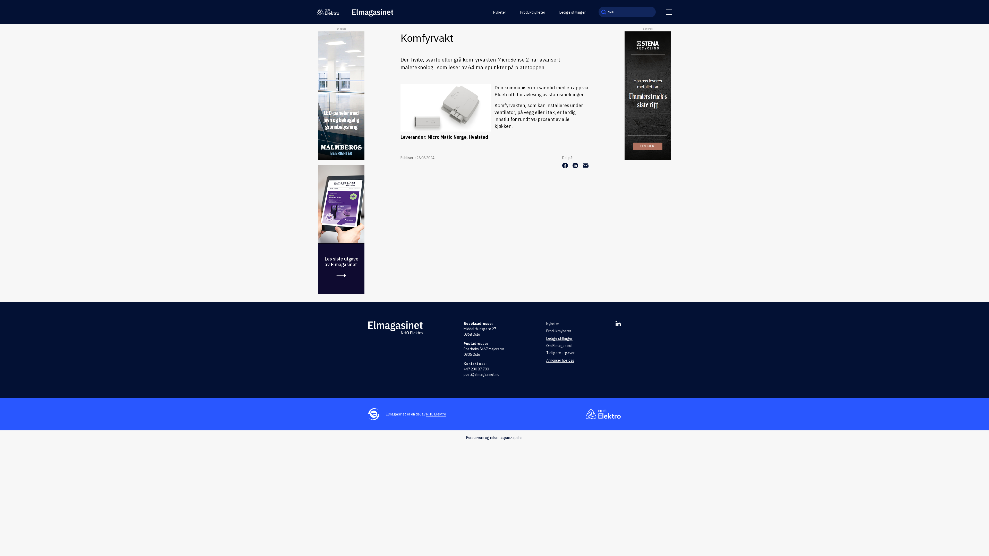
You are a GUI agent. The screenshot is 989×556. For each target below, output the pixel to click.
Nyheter (499, 12)
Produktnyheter (532, 12)
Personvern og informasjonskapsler (494, 437)
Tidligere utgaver (560, 353)
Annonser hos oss (560, 360)
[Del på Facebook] (565, 166)
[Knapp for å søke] (604, 12)
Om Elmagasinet (559, 345)
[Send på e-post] (586, 166)
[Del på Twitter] (576, 166)
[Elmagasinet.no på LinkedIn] (618, 323)
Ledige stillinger (572, 12)
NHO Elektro (436, 414)
